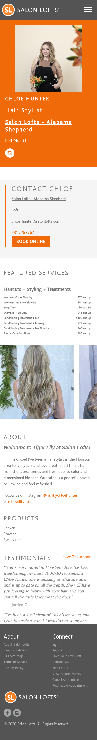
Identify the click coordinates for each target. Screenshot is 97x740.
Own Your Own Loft (66, 656)
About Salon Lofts (16, 644)
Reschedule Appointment (70, 685)
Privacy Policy (14, 668)
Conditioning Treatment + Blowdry (24, 323)
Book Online (31, 241)
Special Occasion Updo (17, 333)
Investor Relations (16, 650)
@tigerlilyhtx (19, 501)
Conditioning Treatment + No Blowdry (26, 328)
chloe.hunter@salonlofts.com (36, 221)
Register (57, 650)
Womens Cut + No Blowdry (20, 302)
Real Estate (60, 668)
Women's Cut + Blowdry (18, 297)
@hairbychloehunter (60, 495)
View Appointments (66, 674)
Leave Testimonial (77, 557)
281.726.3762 (23, 232)
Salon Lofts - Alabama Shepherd (39, 198)
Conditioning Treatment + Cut (21, 318)
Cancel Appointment (67, 680)
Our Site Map (13, 656)
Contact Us (60, 662)
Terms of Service (15, 662)
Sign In (57, 644)
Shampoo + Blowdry (15, 312)
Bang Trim (10, 307)
